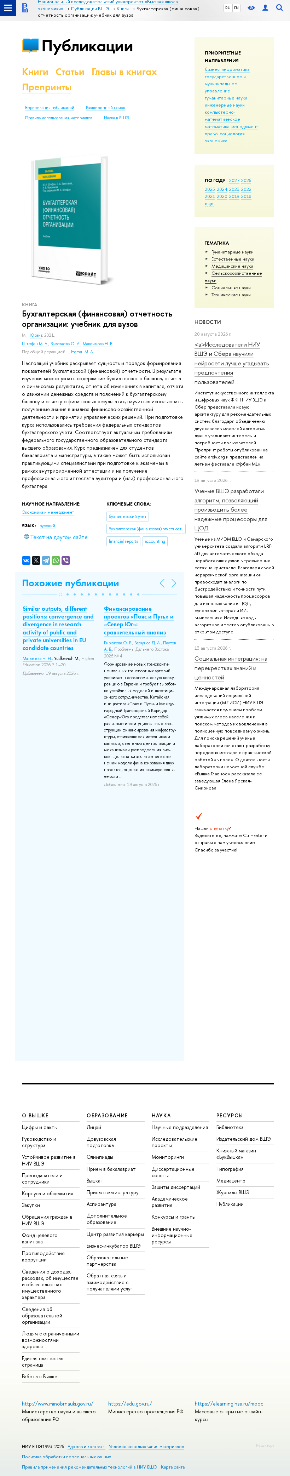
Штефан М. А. (35, 344)
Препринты (46, 87)
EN (236, 7)
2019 (234, 196)
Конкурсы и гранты (174, 1216)
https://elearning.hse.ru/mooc (229, 1403)
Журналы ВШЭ (233, 1192)
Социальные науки (231, 287)
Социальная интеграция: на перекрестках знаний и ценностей (231, 667)
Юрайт (36, 335)
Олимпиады (100, 1156)
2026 (246, 180)
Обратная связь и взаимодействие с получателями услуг (109, 1282)
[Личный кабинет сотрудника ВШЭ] (265, 8)
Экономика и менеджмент (48, 512)
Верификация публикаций (49, 107)
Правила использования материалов (58, 118)
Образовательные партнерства (107, 1260)
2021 (210, 196)
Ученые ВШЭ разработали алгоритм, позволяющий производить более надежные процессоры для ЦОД (231, 509)
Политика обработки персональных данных (66, 1457)
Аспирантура (101, 1204)
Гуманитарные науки (232, 252)
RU (228, 7)
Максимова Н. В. (98, 344)
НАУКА (161, 1115)
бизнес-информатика (227, 69)
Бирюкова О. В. (118, 643)
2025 (210, 189)
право (211, 133)
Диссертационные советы (173, 1172)
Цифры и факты (40, 1127)
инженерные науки (225, 105)
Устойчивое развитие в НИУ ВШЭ (49, 1160)
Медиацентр (230, 1180)
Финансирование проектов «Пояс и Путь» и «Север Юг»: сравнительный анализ (139, 620)
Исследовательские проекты (174, 1142)
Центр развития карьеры (115, 1234)
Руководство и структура (39, 1142)
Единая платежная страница (42, 1361)
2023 (234, 189)
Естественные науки (232, 259)
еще (209, 203)
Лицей (94, 1127)
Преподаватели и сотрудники (42, 1178)
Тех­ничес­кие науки (231, 294)
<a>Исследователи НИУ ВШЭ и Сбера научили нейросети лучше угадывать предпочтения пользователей (232, 363)
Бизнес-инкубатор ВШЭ (114, 1245)
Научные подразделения (180, 1127)
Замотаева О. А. (66, 344)
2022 (246, 189)
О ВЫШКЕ (35, 1115)
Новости (208, 322)
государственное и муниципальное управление (225, 83)
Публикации (87, 45)
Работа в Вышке (39, 1376)
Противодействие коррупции (43, 1256)
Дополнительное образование (107, 1218)
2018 (246, 196)
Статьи (70, 71)
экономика (216, 140)
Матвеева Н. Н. (37, 658)
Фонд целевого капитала (40, 1238)
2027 (234, 180)
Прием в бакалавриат (111, 1169)
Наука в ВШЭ (116, 118)
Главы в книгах (124, 71)
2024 (222, 189)
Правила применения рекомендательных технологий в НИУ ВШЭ (89, 1467)
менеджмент (244, 126)
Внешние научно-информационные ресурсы (172, 1235)
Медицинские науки (232, 266)
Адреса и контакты (86, 1446)
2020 (222, 196)
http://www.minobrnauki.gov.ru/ (57, 1403)
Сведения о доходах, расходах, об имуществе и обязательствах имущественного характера (50, 1284)
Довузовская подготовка (101, 1142)
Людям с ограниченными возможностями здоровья (50, 1340)
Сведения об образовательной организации (42, 1315)
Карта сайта (173, 1467)
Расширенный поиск (105, 107)
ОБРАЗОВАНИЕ (107, 1115)
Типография (230, 1169)
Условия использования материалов (146, 1446)
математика (217, 126)
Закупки (31, 1205)
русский (47, 526)
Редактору (265, 1445)
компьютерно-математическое (222, 115)
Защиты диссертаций (176, 1187)
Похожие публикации (70, 583)
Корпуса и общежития (47, 1193)
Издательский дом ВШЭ (243, 1138)
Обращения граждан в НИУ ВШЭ (47, 1219)
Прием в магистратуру (113, 1192)
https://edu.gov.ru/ (130, 1403)
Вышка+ (95, 1180)
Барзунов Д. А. (147, 643)
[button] (60, 594)
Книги (35, 71)
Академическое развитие (170, 1201)
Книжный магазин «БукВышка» (236, 1153)
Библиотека (230, 1127)
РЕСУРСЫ (229, 1115)
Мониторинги (168, 1156)
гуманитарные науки (226, 98)
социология (232, 133)
